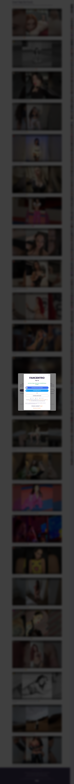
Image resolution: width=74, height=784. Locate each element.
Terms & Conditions (41, 399)
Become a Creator (37, 408)
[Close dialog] (49, 375)
